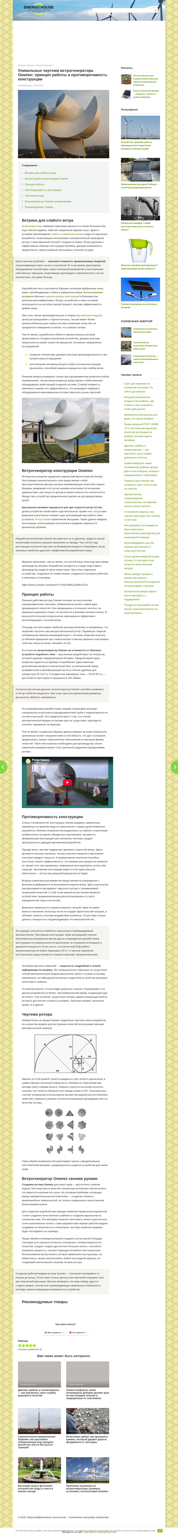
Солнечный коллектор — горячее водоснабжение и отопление (145, 359)
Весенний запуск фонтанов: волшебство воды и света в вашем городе (35, 1488)
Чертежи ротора (34, 195)
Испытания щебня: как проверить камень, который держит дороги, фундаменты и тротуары (87, 1439)
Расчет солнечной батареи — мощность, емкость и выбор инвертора (146, 94)
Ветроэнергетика (32, 226)
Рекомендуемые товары (39, 207)
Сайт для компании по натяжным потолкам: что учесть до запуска (138, 387)
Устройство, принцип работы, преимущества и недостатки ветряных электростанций (136, 145)
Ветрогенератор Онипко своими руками (48, 201)
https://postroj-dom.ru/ (29, 1522)
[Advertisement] (89, 44)
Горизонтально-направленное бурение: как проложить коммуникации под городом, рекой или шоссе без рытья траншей (36, 1442)
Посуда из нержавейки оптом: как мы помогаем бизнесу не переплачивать (141, 609)
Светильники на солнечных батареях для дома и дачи (145, 345)
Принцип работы (34, 184)
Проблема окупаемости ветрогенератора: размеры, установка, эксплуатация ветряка (87, 1488)
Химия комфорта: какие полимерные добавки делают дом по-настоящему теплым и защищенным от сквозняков (87, 1394)
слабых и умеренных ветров (67, 234)
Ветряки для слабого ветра (40, 173)
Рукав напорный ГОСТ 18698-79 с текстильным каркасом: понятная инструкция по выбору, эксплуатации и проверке (141, 432)
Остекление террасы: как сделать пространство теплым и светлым (142, 515)
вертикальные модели (89, 315)
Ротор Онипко (43, 519)
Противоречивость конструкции (43, 190)
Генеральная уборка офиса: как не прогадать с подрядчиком (140, 595)
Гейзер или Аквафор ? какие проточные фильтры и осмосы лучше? (137, 226)
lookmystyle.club (106, 1532)
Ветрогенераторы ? (44, 65)
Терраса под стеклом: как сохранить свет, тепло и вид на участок (140, 484)
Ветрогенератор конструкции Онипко (46, 178)
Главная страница (26, 65)
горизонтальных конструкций (62, 296)
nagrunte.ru (90, 1532)
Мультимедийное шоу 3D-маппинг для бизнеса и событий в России (139, 547)
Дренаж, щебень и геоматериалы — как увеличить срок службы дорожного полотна (38, 1393)
